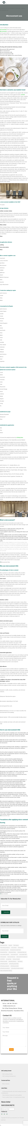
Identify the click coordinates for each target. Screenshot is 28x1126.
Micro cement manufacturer (22, 956)
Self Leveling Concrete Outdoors (17, 968)
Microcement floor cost (22, 952)
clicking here (19, 437)
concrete (10, 945)
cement (23, 94)
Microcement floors (12, 952)
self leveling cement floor (13, 963)
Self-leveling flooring (12, 961)
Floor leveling (15, 945)
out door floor (8, 959)
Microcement (20, 947)
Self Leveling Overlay (7, 1074)
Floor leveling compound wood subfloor (12, 1095)
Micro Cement (5, 1084)
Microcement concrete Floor (15, 949)
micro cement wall (14, 954)
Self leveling (20, 961)
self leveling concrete (14, 966)
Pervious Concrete (16, 959)
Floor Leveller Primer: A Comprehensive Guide (13, 1097)
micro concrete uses (11, 956)
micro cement (13, 947)
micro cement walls (23, 954)
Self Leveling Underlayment (9, 1076)
